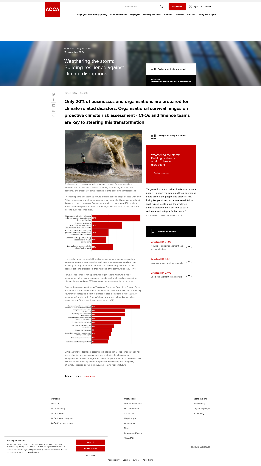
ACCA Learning (58, 408)
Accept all (90, 442)
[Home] (52, 16)
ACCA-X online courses (62, 423)
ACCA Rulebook (131, 408)
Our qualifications (118, 14)
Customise (90, 455)
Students (180, 14)
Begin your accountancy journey (92, 14)
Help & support (131, 418)
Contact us (129, 413)
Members (168, 14)
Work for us (129, 423)
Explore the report (161, 173)
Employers (135, 14)
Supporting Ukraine (133, 433)
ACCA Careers (57, 413)
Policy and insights (207, 14)
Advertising (198, 413)
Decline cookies (90, 449)
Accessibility (199, 403)
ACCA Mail (129, 438)
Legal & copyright (201, 408)
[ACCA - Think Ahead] (200, 447)
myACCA (55, 403)
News (126, 428)
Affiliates (191, 14)
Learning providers (152, 14)
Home (67, 93)
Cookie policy (33, 452)
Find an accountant (133, 403)
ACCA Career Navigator (62, 418)
